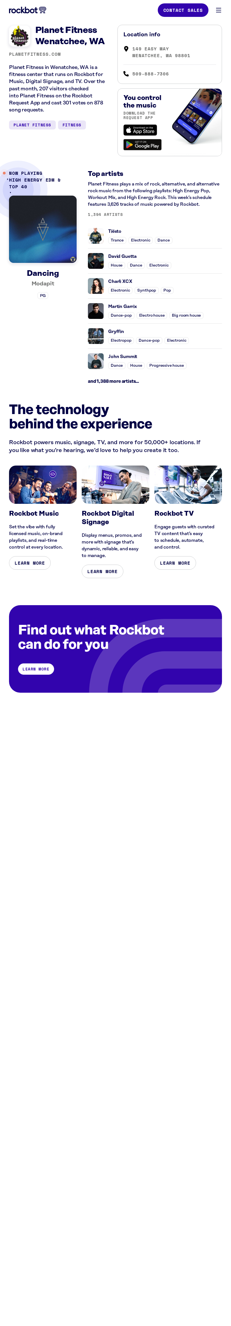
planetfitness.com (35, 54)
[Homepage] (27, 10)
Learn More (30, 563)
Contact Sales (183, 10)
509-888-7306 (150, 73)
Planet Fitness (32, 125)
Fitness (72, 125)
